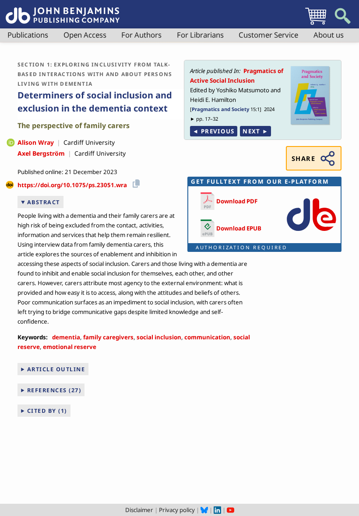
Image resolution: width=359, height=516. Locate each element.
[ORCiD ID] (10, 143)
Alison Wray (36, 142)
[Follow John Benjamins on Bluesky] (204, 510)
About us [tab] (328, 35)
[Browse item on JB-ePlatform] (311, 233)
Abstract (43, 202)
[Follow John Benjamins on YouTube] (230, 510)
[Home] (63, 10)
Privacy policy (177, 510)
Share (303, 158)
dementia (66, 337)
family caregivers (108, 337)
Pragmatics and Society (220, 109)
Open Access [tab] (84, 35)
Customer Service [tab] (268, 35)
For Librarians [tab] (200, 35)
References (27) (54, 390)
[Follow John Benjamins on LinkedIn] (217, 510)
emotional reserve (69, 347)
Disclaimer (139, 510)
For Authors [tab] (141, 35)
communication (207, 337)
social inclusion (159, 337)
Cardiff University (89, 142)
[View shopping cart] (315, 24)
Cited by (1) (47, 411)
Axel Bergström (41, 153)
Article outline (56, 369)
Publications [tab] (27, 35)
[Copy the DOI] (134, 182)
